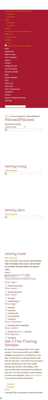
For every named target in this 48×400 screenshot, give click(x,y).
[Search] (28, 275)
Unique (12, 319)
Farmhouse (13, 316)
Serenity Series (15, 292)
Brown (11, 298)
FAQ (6, 80)
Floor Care (9, 86)
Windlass (8, 40)
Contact (8, 63)
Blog (6, 75)
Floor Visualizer (11, 57)
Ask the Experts (11, 69)
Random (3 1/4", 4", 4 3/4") (19, 332)
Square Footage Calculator (15, 98)
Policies (8, 95)
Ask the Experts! (35, 375)
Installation (9, 92)
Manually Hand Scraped (18, 325)
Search (7, 272)
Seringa (12, 338)
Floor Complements (12, 89)
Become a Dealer (11, 72)
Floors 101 (9, 83)
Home (7, 116)
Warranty (8, 101)
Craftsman (13, 313)
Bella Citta (9, 34)
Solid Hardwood (15, 286)
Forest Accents (10, 37)
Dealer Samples (11, 77)
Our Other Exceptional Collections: (18, 31)
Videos (7, 60)
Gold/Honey (13, 301)
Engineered (9, 51)
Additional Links (11, 66)
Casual (11, 310)
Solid (7, 49)
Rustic (11, 307)
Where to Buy (10, 54)
